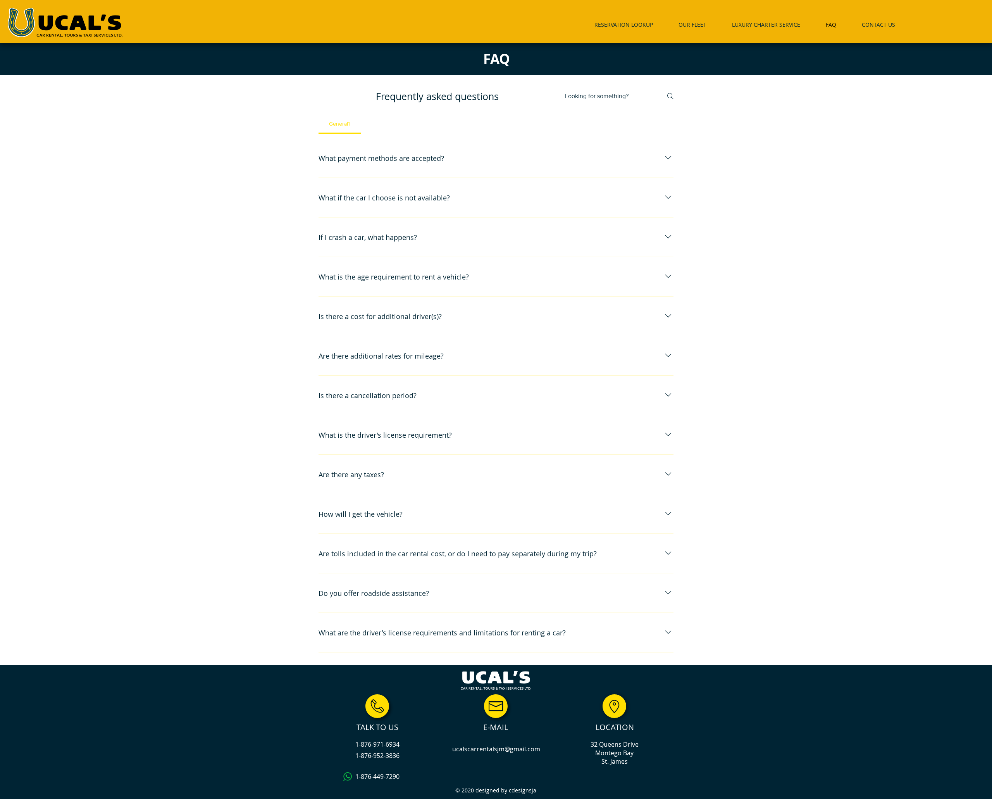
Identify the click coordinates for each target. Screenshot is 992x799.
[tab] (340, 124)
